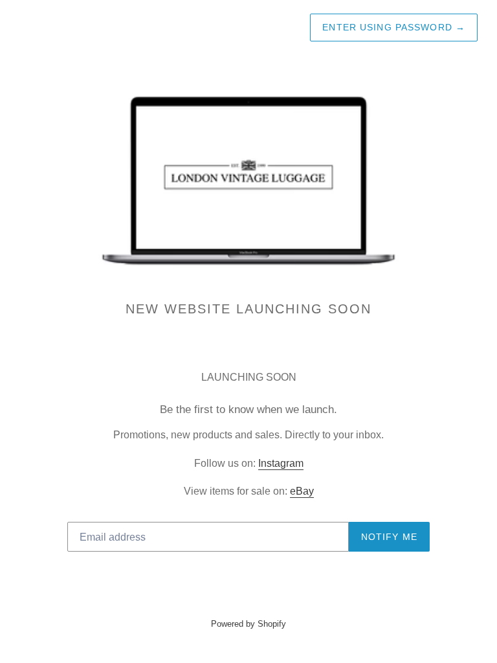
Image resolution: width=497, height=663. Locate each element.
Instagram (281, 463)
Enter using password (393, 27)
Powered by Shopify (248, 624)
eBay (302, 491)
